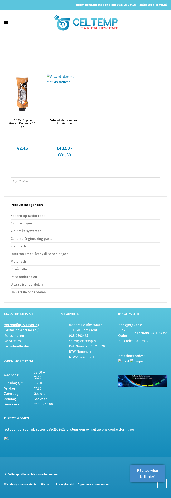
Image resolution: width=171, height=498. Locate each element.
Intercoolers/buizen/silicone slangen (39, 254)
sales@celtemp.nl (153, 5)
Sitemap (45, 484)
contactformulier (121, 429)
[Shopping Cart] (164, 22)
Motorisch (18, 262)
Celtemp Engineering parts (31, 239)
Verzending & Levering (21, 325)
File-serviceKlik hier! (147, 473)
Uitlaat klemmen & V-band (126, 57)
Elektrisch (18, 246)
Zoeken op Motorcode (28, 216)
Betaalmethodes (17, 346)
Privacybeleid (64, 484)
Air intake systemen (26, 231)
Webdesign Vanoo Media (20, 484)
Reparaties (12, 341)
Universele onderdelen (28, 292)
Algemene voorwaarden (93, 484)
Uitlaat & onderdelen (91, 57)
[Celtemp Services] (85, 22)
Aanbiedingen (21, 223)
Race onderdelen (24, 277)
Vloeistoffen (20, 269)
